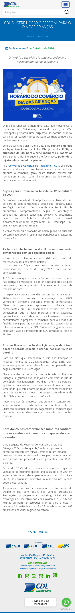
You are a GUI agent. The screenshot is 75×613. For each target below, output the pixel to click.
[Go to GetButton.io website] (66, 609)
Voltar (43, 531)
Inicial (30, 36)
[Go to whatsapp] (66, 602)
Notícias (43, 36)
